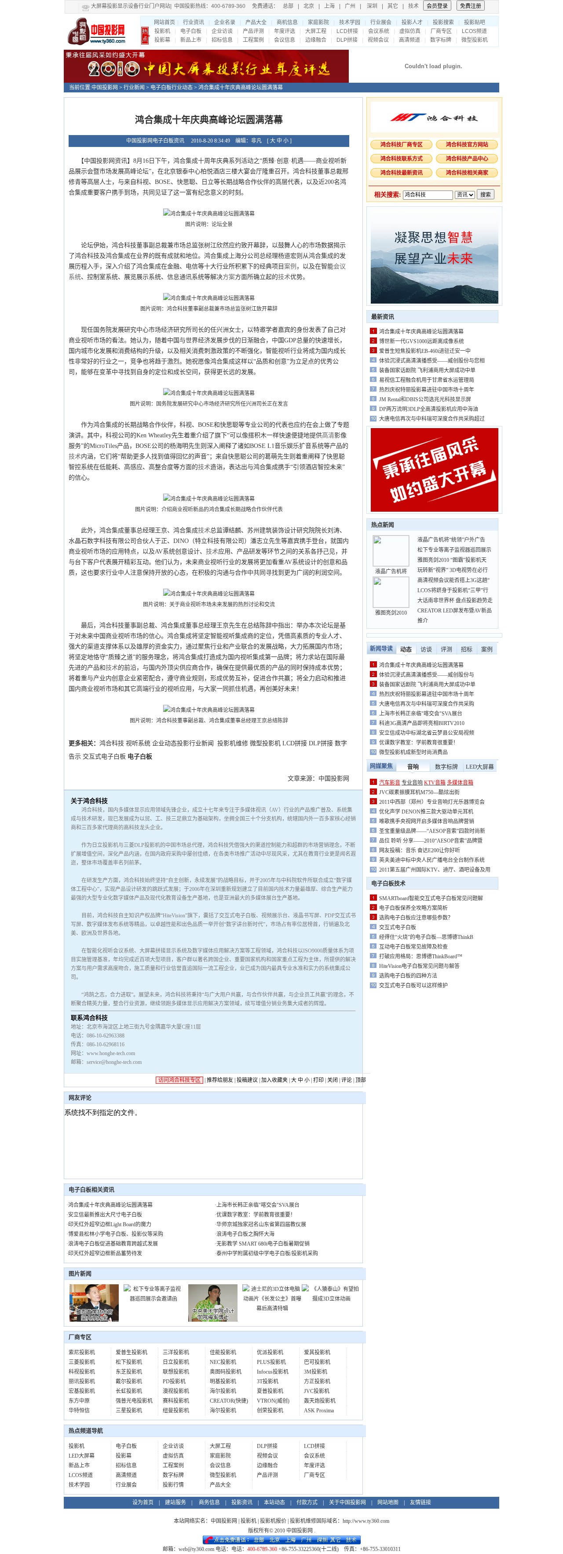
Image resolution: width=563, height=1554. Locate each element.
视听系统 (138, 743)
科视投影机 (82, 1372)
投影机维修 (232, 743)
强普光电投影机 (134, 1401)
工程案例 (253, 40)
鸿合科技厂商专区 (401, 145)
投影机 (162, 31)
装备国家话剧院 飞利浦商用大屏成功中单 (427, 370)
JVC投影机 (316, 1391)
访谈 (426, 649)
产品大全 (256, 22)
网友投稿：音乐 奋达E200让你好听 (419, 850)
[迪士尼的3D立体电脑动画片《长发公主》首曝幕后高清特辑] (272, 1308)
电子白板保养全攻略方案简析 (413, 908)
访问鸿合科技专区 (179, 1080)
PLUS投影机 (271, 1362)
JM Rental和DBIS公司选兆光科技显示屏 (425, 399)
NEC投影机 (223, 1362)
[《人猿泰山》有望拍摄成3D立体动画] (331, 1299)
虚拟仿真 (409, 31)
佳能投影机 (223, 1352)
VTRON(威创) (273, 1401)
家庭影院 (318, 22)
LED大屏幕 (82, 1456)
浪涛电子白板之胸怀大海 (245, 1234)
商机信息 (287, 22)
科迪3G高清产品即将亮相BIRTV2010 (421, 723)
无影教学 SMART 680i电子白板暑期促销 (263, 1244)
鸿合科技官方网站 (467, 145)
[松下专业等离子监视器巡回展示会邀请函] (153, 1299)
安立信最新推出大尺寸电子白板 (105, 1215)
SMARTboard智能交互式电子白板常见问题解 (431, 898)
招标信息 (222, 40)
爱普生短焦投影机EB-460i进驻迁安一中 (425, 351)
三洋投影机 (176, 1352)
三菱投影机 (82, 1362)
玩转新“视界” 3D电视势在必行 (452, 570)
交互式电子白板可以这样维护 (413, 985)
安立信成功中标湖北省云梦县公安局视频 (426, 733)
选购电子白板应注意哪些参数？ (416, 918)
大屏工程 (315, 31)
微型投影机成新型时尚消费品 (413, 752)
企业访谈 (222, 31)
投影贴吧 (474, 22)
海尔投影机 (223, 1391)
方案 (229, 277)
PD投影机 (174, 1381)
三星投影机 (129, 1410)
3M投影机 (315, 1372)
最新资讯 (382, 316)
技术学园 (349, 22)
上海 (329, 6)
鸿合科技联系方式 (401, 159)
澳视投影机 (176, 1391)
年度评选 (284, 31)
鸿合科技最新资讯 (401, 173)
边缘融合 (315, 40)
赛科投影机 (176, 1401)
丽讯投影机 (82, 1381)
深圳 (372, 6)
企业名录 (224, 22)
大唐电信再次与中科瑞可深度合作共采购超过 (432, 419)
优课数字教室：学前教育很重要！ (256, 1215)
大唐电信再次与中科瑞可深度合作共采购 (426, 704)
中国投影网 (104, 87)
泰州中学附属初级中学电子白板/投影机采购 (267, 1253)
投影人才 (412, 22)
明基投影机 (223, 1381)
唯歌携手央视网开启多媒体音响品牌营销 (426, 821)
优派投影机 (270, 1352)
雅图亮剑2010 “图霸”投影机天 (451, 560)
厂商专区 (441, 31)
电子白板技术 (388, 883)
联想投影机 (176, 1372)
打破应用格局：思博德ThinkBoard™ (421, 956)
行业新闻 (134, 87)
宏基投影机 (82, 1391)
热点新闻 (382, 524)
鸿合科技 (111, 743)
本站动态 (274, 1502)
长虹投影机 (129, 1391)
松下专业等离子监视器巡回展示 (454, 550)
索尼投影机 (82, 1352)
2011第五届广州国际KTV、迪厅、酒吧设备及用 (434, 870)
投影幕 (162, 40)
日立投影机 (176, 1362)
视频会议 (378, 40)
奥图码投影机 (225, 1372)
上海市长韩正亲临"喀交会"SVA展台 (258, 1205)
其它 (393, 6)
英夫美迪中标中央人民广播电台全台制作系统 (432, 860)
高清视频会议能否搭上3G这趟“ (453, 580)
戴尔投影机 (129, 1381)
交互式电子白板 (104, 756)
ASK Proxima (319, 1410)
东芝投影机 (129, 1372)
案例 (290, 266)
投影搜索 (443, 22)
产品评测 (253, 31)
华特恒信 (79, 1410)
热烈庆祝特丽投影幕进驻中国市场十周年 (426, 390)
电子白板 (190, 31)
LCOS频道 (474, 31)
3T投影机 (267, 1381)
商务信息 (209, 1502)
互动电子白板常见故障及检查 (413, 947)
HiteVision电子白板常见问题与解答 (419, 966)
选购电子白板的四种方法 (408, 976)
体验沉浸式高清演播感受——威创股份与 (426, 675)
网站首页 (164, 22)
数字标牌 (440, 40)
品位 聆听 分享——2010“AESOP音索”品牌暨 (431, 841)
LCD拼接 (347, 31)
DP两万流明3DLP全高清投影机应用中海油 (428, 409)
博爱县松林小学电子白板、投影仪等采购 (115, 1234)
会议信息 (284, 40)
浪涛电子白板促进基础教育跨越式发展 (113, 1244)
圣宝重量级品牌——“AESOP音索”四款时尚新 (432, 831)
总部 (288, 6)
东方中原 (79, 1401)
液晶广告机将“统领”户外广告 (451, 540)
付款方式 (307, 1502)
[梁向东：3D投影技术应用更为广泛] (94, 1320)
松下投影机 (129, 1362)
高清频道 (409, 40)
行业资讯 (193, 22)
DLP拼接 (347, 40)
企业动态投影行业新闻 (183, 743)
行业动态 (182, 87)
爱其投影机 (317, 1352)
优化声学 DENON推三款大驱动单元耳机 (426, 812)
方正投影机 (317, 1381)
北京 (308, 6)
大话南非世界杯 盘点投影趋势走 (455, 600)
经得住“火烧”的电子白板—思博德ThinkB (426, 937)
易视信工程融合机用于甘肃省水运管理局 (426, 380)
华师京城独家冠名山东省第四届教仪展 (261, 1224)
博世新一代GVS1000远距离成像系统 (421, 341)
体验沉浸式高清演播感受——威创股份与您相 (432, 361)
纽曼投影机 (176, 1410)
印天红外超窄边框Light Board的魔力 (109, 1224)
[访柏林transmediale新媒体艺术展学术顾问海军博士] (213, 1320)
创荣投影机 (270, 1410)
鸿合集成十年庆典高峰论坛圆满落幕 (110, 1205)
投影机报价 (273, 1521)
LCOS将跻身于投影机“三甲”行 (452, 590)
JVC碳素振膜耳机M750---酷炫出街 (419, 792)
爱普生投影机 (131, 1352)
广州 (350, 6)
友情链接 (420, 1502)
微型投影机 (474, 40)
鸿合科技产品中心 (467, 159)
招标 (466, 649)
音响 (413, 766)
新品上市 (190, 40)
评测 (446, 649)
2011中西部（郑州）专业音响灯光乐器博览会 (432, 802)
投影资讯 (241, 1502)
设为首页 (143, 1502)
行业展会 (380, 22)
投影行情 (173, 1485)
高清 (328, 435)
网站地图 (387, 1502)
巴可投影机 (317, 1362)
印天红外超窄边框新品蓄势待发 (105, 1253)
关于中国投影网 (347, 1502)
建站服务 (175, 1502)
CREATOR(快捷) (229, 1401)
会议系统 (378, 31)
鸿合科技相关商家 (467, 173)
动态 (406, 649)
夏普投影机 (270, 1391)
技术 (413, 6)
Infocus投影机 (273, 1372)
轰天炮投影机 (320, 1401)
